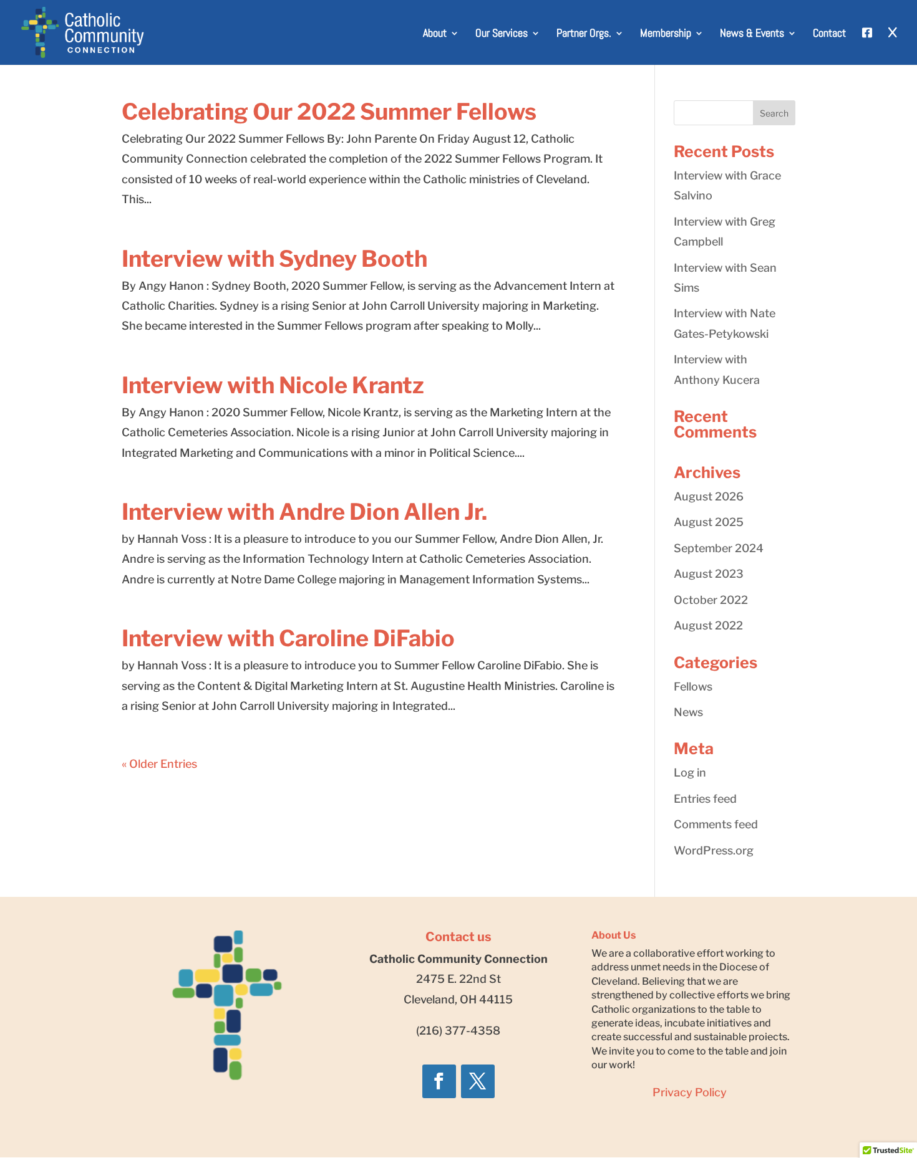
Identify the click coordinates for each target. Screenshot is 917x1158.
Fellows (693, 686)
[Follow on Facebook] (439, 1081)
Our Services (501, 34)
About (435, 34)
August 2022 (708, 625)
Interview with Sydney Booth (274, 258)
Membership (665, 34)
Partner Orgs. (583, 34)
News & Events (752, 34)
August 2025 (709, 522)
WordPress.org (714, 850)
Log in (690, 772)
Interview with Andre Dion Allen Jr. (304, 511)
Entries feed (705, 798)
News (688, 712)
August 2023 (709, 573)
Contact (829, 34)
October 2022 (711, 599)
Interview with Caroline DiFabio (288, 638)
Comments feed (716, 824)
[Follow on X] (478, 1081)
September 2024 (719, 548)
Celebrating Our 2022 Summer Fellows (329, 111)
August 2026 (709, 496)
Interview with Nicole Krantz (273, 385)
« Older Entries (159, 763)
